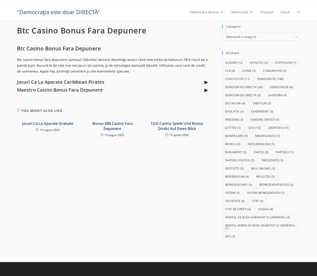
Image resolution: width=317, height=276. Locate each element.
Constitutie (237, 79)
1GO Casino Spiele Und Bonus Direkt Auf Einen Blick (177, 126)
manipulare (236, 136)
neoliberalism (261, 144)
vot (230, 236)
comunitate (275, 71)
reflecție (265, 177)
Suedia (265, 209)
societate (235, 201)
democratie (270, 79)
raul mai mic (263, 168)
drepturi (262, 103)
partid (261, 152)
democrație (281, 87)
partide (285, 152)
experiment (262, 111)
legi (254, 128)
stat (257, 201)
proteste (234, 168)
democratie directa (244, 87)
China (249, 71)
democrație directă (243, 95)
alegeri (234, 63)
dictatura (235, 103)
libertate (278, 128)
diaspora (277, 95)
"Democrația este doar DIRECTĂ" (58, 12)
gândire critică (264, 120)
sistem (232, 193)
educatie (234, 111)
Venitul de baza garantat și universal (257, 217)
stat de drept (238, 209)
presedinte (273, 160)
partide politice (240, 160)
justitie (233, 128)
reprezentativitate (276, 185)
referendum (237, 177)
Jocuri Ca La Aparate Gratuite (47, 123)
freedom (234, 120)
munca (233, 144)
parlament (236, 152)
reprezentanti (238, 185)
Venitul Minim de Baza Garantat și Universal (260, 226)
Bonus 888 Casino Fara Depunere (112, 126)
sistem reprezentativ (266, 193)
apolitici (259, 63)
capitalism (286, 63)
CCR (230, 71)
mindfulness (267, 136)
